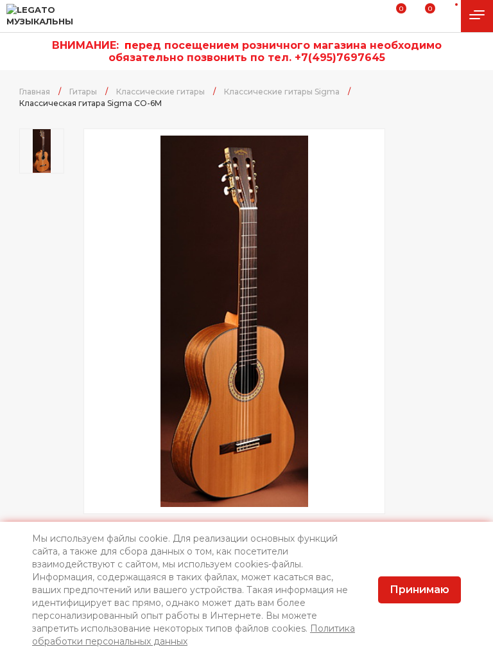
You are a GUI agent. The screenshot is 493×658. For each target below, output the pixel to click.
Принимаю (419, 589)
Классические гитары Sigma (282, 91)
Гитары (83, 91)
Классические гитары (160, 91)
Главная (34, 91)
